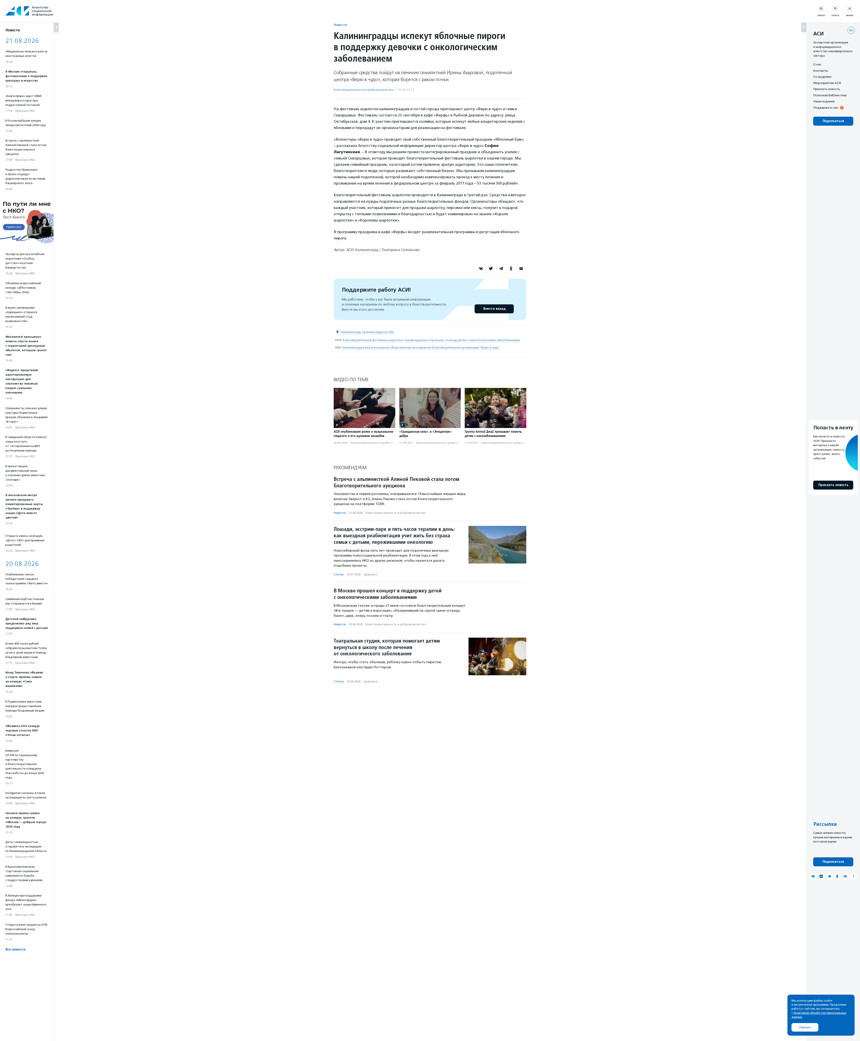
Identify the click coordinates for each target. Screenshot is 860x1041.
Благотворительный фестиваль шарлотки (372, 340)
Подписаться (833, 121)
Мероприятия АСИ (827, 83)
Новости (340, 25)
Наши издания (823, 101)
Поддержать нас (825, 107)
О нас (817, 64)
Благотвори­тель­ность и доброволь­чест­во (363, 90)
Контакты (820, 70)
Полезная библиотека (830, 95)
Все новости (15, 949)
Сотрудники (822, 76)
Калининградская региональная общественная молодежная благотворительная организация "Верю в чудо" (421, 347)
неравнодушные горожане (424, 340)
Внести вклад (494, 309)
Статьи (339, 574)
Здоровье (370, 574)
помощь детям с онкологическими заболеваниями (482, 340)
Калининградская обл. (378, 332)
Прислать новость (826, 89)
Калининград (350, 332)
